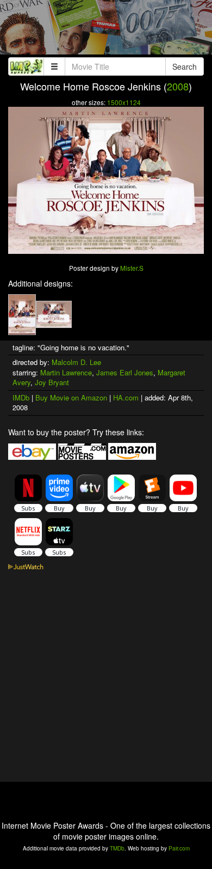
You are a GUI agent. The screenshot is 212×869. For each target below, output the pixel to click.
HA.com (126, 397)
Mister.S (132, 267)
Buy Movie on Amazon (71, 397)
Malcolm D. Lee (76, 362)
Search (184, 66)
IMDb (21, 397)
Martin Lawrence (66, 372)
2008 (178, 86)
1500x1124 (124, 102)
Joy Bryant (52, 382)
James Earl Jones (124, 372)
